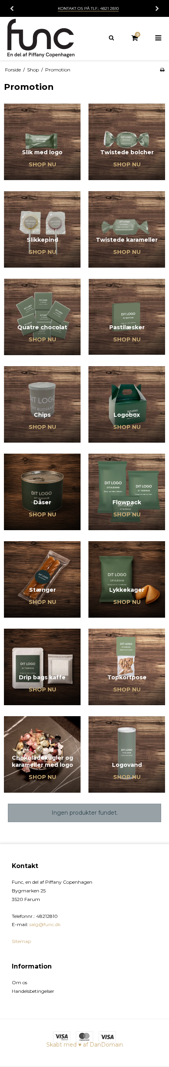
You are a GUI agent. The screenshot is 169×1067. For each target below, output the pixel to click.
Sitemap (21, 941)
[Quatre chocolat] (42, 317)
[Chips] (42, 404)
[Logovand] (126, 754)
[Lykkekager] (126, 579)
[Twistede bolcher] (126, 142)
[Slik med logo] (42, 142)
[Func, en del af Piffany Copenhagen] (42, 38)
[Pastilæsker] (126, 317)
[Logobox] (126, 404)
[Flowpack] (126, 492)
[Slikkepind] (42, 229)
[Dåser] (42, 492)
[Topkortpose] (126, 667)
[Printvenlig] (162, 70)
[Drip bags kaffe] (42, 667)
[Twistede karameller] (126, 229)
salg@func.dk (45, 924)
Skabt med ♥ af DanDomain (84, 1044)
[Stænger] (42, 579)
